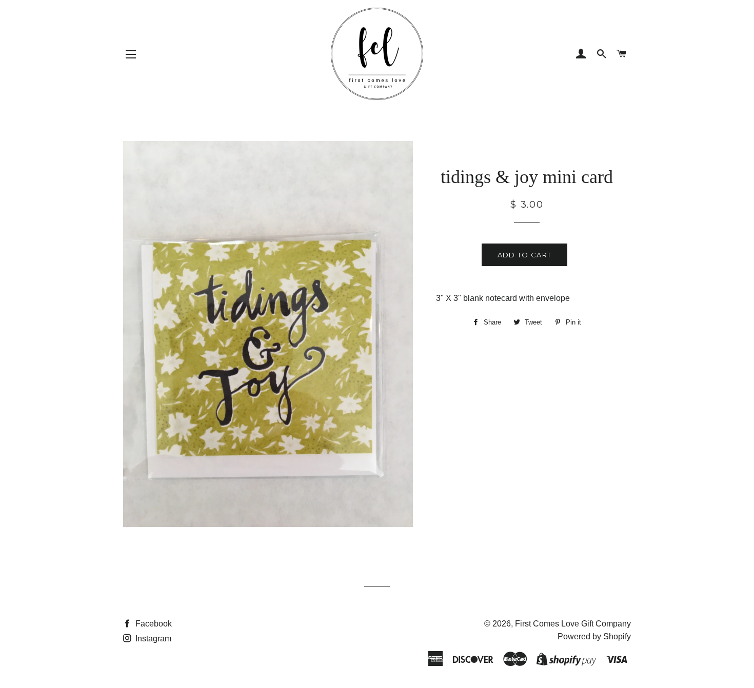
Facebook (152, 623)
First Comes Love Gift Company (573, 623)
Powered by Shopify (594, 636)
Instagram (152, 638)
